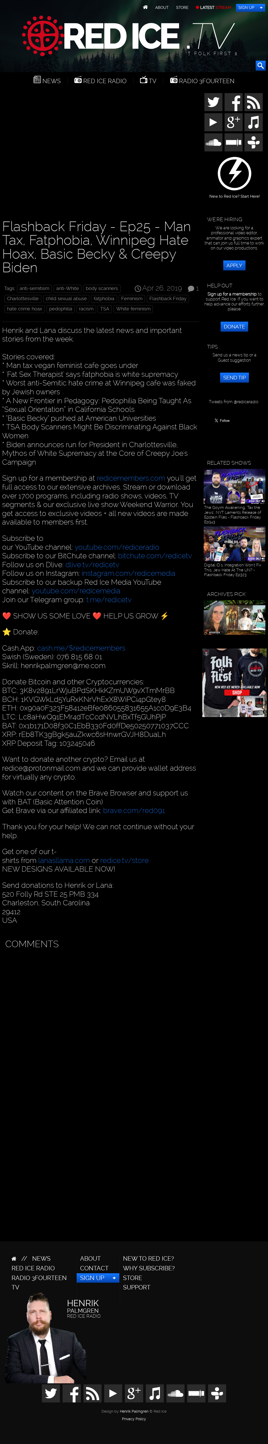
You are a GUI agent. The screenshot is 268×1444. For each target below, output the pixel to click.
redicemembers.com (131, 478)
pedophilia (60, 308)
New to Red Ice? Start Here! (234, 194)
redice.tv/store (124, 860)
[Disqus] (99, 1017)
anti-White (67, 288)
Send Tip (234, 377)
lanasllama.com (65, 860)
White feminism (133, 308)
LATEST (215, 7)
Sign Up (246, 7)
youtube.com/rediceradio (117, 547)
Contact (94, 1268)
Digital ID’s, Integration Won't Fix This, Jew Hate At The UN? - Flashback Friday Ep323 (232, 570)
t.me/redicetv (109, 599)
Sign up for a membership (232, 294)
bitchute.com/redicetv (155, 556)
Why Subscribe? (149, 1268)
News (51, 81)
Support (136, 1287)
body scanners (102, 288)
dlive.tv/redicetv (92, 564)
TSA (104, 308)
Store (182, 7)
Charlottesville (23, 298)
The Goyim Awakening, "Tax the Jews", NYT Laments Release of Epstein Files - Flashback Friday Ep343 (232, 514)
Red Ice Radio (104, 81)
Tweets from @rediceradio (233, 401)
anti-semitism (34, 288)
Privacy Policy (134, 1419)
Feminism (131, 298)
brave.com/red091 (134, 810)
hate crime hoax (24, 308)
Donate (234, 326)
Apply (234, 265)
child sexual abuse (66, 298)
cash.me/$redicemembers (81, 648)
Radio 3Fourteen (205, 81)
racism (86, 308)
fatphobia (104, 298)
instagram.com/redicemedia (128, 573)
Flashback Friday (168, 298)
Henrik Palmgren (134, 1411)
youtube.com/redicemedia (76, 591)
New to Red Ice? (148, 1258)
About (162, 7)
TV (152, 81)
